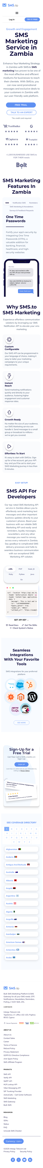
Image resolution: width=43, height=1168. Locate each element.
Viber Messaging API (12, 1088)
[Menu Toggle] (16, 12)
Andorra (10, 857)
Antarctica (11, 950)
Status (6, 1124)
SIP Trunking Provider (13, 1091)
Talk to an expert (21, 112)
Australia (10, 872)
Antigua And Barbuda (16, 864)
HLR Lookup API (10, 1084)
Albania (10, 880)
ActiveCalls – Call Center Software (18, 1095)
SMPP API (8, 1081)
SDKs (6, 1120)
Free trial (21, 105)
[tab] (7, 203)
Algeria (9, 912)
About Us (7, 1035)
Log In (12, 19)
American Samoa (14, 942)
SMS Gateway (9, 1101)
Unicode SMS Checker (13, 1131)
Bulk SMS (7, 1105)
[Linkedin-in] (30, 1160)
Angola (9, 888)
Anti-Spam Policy (11, 1059)
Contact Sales (9, 1038)
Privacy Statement (11, 1052)
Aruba (9, 957)
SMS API (7, 1074)
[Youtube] (24, 1160)
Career (6, 1041)
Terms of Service (10, 1045)
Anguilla (10, 919)
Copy (34, 592)
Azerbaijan (11, 934)
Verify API (8, 1077)
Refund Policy (9, 1048)
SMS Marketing (10, 1098)
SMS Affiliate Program (13, 1062)
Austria (9, 903)
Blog (5, 1117)
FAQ (5, 1127)
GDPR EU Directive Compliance (16, 1055)
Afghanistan (12, 849)
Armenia (10, 926)
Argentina (11, 896)
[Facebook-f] (13, 1160)
